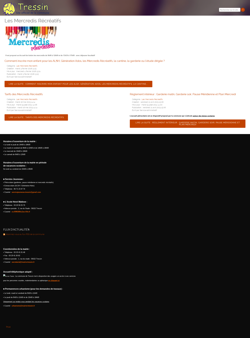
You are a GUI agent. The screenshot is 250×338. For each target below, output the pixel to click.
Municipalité (180, 22)
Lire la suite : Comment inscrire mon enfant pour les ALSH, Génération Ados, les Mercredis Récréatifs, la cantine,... (78, 84)
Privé (8, 327)
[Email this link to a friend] (244, 65)
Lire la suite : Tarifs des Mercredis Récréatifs (36, 117)
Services (243, 22)
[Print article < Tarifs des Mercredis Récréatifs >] (116, 99)
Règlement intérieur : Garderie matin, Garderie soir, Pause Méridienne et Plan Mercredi (183, 94)
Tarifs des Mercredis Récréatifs (24, 94)
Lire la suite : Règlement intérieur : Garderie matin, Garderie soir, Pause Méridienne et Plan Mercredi (188, 123)
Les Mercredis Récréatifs (26, 66)
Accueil (165, 22)
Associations (225, 22)
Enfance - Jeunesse (202, 22)
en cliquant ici (54, 281)
